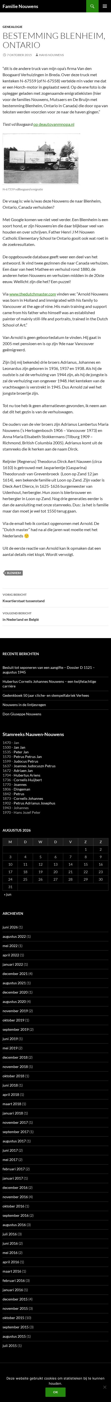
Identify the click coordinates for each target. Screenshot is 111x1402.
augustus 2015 (14, 1336)
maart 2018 (12, 1104)
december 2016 (15, 1187)
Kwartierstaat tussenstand (24, 598)
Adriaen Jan (23, 770)
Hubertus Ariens (27, 775)
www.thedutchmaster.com (32, 293)
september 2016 (16, 1215)
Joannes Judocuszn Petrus (35, 766)
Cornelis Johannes (28, 798)
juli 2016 (10, 1234)
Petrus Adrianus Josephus (34, 803)
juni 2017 (10, 1150)
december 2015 (15, 1299)
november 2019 (15, 1011)
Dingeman (22, 789)
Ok (55, 1392)
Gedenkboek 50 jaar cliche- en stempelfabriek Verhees (46, 695)
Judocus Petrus (26, 761)
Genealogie (12, 27)
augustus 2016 (14, 1224)
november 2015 (15, 1308)
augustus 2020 (14, 1001)
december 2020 (15, 992)
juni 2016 (10, 1243)
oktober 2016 (13, 1206)
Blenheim (14, 573)
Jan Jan (19, 747)
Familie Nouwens (20, 6)
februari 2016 (14, 1280)
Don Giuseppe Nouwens (22, 714)
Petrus (19, 794)
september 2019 (16, 1029)
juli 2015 (10, 1345)
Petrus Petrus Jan (28, 756)
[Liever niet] (104, 1387)
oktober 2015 (13, 1317)
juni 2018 (10, 1085)
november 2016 (15, 1197)
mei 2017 (10, 1159)
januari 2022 (13, 964)
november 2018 (15, 1066)
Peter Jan (21, 752)
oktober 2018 (13, 1076)
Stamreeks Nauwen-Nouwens (33, 734)
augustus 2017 (14, 1141)
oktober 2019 (13, 1020)
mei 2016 (10, 1252)
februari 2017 (14, 1169)
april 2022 (11, 955)
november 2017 (15, 1122)
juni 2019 (10, 1038)
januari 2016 (13, 1290)
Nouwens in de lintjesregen (24, 704)
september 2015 (16, 1327)
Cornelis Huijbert (28, 780)
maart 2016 (12, 1271)
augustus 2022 (14, 936)
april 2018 (11, 1094)
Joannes (20, 784)
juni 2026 (10, 927)
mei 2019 (10, 1048)
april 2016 (11, 1262)
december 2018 (15, 1057)
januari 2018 (13, 1113)
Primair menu (105, 6)
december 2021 (15, 973)
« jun (7, 894)
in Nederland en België (21, 616)
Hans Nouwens (51, 55)
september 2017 (16, 1131)
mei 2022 (10, 945)
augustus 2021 (14, 983)
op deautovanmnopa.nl (53, 124)
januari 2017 (13, 1178)
